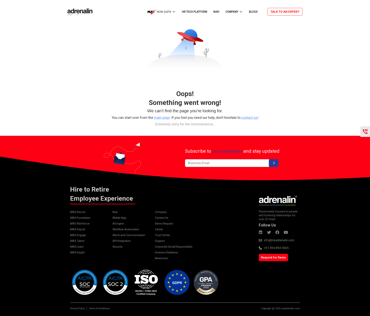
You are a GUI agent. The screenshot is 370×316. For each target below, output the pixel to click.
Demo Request (164, 223)
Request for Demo (273, 257)
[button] (162, 11)
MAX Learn (77, 246)
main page (162, 118)
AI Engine (118, 223)
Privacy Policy (77, 308)
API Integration (122, 240)
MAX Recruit (77, 212)
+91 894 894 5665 (276, 248)
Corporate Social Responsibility (174, 246)
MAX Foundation (80, 217)
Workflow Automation (126, 229)
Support (160, 240)
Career (159, 229)
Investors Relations (166, 252)
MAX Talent (77, 240)
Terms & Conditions (99, 308)
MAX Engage (78, 235)
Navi (115, 212)
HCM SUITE (164, 11)
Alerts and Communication (129, 235)
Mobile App (119, 217)
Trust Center (162, 235)
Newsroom (161, 258)
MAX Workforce (79, 223)
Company (161, 212)
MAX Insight (77, 252)
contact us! (250, 118)
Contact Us (161, 217)
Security (118, 246)
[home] (78, 11)
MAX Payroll (77, 229)
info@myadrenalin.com (279, 240)
